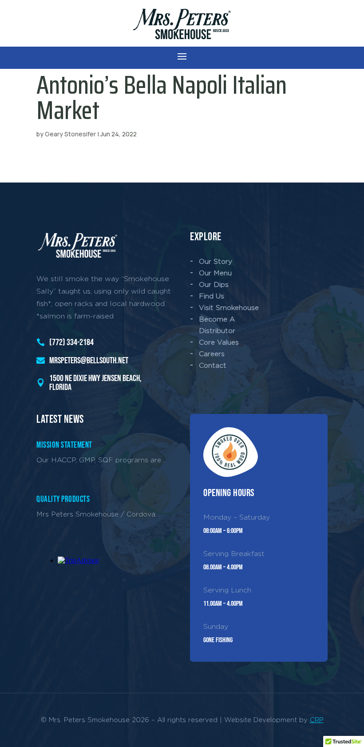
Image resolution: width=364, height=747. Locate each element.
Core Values (219, 342)
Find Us (211, 296)
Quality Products (63, 499)
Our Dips (214, 284)
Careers (212, 354)
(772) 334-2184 (71, 342)
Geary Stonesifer (70, 134)
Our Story (215, 261)
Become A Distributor (217, 324)
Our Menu (215, 273)
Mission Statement (64, 445)
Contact (212, 365)
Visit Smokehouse (229, 307)
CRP (317, 719)
